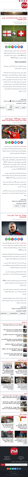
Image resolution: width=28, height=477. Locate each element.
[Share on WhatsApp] (9, 47)
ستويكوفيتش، (13, 313)
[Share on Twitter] (15, 47)
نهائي (23, 107)
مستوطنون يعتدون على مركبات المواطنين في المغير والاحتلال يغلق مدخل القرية (12, 419)
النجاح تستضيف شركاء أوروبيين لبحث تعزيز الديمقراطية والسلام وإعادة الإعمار (22, 466)
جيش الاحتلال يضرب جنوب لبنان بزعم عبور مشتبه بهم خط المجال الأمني (13, 433)
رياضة (22, 9)
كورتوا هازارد (5, 391)
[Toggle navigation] (20, 1)
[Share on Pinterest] (12, 47)
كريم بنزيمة (17, 391)
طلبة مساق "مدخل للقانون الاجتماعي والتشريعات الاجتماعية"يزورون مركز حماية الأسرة (7, 466)
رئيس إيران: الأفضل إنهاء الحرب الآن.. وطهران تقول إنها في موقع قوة (12, 428)
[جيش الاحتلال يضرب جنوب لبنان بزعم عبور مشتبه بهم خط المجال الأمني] (25, 434)
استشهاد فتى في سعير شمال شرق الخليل (13, 404)
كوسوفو (22, 313)
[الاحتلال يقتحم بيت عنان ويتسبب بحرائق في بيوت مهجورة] (25, 415)
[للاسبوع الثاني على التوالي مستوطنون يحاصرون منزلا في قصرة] (25, 424)
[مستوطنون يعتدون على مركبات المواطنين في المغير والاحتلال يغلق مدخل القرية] (25, 419)
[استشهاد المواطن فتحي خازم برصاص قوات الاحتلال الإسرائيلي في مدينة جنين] (25, 410)
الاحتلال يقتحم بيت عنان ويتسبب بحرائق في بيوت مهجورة (13, 414)
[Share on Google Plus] (18, 47)
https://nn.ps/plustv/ (20, 62)
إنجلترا (17, 107)
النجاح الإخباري (24, 5)
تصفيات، (16, 206)
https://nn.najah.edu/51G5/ (18, 101)
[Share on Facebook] (21, 47)
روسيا (23, 206)
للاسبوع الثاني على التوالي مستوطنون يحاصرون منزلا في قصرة (14, 423)
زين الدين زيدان (11, 390)
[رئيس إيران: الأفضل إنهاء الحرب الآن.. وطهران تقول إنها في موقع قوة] (25, 429)
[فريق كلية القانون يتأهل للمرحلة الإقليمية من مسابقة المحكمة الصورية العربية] (7, 444)
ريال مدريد (23, 391)
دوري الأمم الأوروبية (9, 107)
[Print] (6, 47)
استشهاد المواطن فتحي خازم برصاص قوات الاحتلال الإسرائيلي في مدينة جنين (13, 409)
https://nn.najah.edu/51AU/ (18, 384)
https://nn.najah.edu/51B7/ (19, 308)
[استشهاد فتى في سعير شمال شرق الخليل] (25, 405)
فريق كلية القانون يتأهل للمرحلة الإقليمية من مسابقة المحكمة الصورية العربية (7, 451)
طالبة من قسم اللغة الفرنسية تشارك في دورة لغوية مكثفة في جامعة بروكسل (21, 451)
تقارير (25, 472)
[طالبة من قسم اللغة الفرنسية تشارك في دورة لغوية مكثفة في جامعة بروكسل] (21, 444)
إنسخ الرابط (7, 101)
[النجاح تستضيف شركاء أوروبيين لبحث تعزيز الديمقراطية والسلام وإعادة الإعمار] (21, 459)
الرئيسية (26, 9)
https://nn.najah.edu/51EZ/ (19, 201)
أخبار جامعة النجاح (22, 439)
